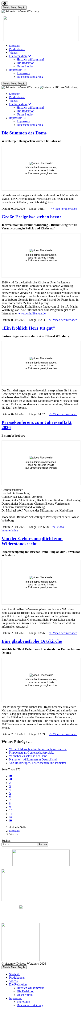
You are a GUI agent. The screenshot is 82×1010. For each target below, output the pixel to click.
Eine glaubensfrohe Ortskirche (32, 641)
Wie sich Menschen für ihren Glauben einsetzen (38, 749)
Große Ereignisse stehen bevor (31, 216)
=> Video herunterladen (62, 208)
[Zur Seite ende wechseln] (10, 820)
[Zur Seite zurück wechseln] (10, 779)
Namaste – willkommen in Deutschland (33, 759)
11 (10, 813)
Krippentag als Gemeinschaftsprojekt (31, 752)
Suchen (6, 840)
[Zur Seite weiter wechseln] (10, 817)
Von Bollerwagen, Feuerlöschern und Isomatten (38, 762)
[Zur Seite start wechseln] (10, 776)
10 (10, 810)
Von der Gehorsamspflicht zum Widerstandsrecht (32, 541)
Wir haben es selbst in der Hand (28, 756)
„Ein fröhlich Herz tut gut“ (28, 328)
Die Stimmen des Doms (24, 132)
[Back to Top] (5, 4)
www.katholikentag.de (32, 313)
